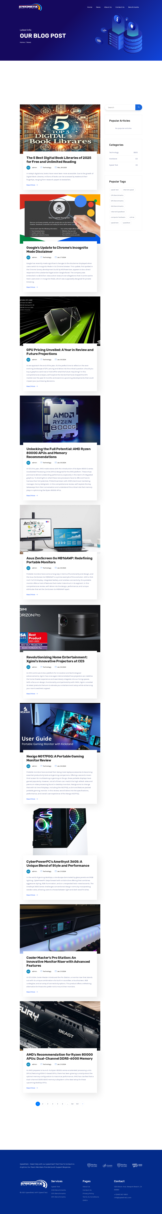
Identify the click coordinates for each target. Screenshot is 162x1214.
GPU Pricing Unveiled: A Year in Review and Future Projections (59, 352)
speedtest (126, 223)
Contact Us (119, 7)
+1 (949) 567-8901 (121, 1194)
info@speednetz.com (122, 1197)
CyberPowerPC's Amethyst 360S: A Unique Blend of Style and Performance (57, 864)
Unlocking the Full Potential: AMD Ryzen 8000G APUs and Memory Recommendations (58, 453)
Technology (47, 167)
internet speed (128, 190)
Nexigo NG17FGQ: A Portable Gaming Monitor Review (55, 758)
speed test (115, 190)
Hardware (113, 159)
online (132, 217)
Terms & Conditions (91, 1197)
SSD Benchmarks (117, 206)
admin (34, 167)
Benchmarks (133, 7)
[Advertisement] (81, 87)
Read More (30, 185)
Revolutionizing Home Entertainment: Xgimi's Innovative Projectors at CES (57, 659)
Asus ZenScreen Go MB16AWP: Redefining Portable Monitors (59, 560)
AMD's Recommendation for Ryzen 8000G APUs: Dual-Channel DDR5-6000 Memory (59, 1057)
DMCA (85, 1200)
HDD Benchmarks (58, 1190)
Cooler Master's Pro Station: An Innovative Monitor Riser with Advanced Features (58, 962)
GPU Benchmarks (117, 201)
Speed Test (113, 165)
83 (77, 1104)
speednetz (114, 223)
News (98, 7)
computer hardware (118, 217)
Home (89, 7)
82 (72, 1104)
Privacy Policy (88, 1193)
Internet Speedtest (118, 212)
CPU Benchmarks (117, 195)
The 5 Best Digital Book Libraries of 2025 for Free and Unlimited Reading (58, 160)
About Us (108, 7)
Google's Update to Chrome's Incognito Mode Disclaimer (57, 250)
